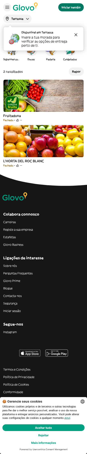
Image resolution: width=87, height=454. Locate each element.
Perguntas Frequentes (18, 273)
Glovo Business (13, 244)
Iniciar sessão (12, 311)
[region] (43, 51)
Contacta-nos (12, 296)
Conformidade (13, 392)
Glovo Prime (11, 281)
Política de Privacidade (18, 377)
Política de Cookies (16, 384)
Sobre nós (10, 266)
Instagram (10, 332)
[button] (11, 51)
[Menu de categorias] (7, 7)
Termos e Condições (16, 369)
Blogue (8, 288)
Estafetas (9, 237)
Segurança (10, 303)
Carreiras (9, 222)
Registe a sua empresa (18, 229)
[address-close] (76, 35)
